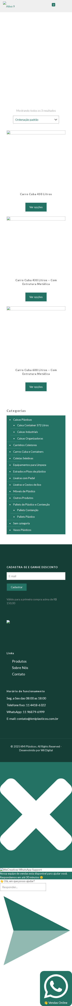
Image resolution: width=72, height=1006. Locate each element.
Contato (18, 674)
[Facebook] (33, 756)
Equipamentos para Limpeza (29, 464)
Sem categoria (21, 523)
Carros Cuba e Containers (28, 451)
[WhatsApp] (28, 756)
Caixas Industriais (27, 431)
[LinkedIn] (39, 756)
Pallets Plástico (26, 516)
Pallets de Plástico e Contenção (31, 504)
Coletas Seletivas (23, 458)
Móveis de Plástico (24, 491)
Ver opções (36, 207)
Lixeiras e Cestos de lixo (27, 484)
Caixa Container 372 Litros (33, 425)
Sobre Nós (20, 667)
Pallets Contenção (27, 510)
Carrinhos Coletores (25, 445)
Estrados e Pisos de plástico (29, 471)
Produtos (19, 661)
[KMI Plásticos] (9, 6)
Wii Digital (47, 750)
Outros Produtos (23, 497)
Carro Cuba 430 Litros (36, 194)
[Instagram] (44, 756)
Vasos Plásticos (22, 530)
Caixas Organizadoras (30, 438)
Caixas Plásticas (22, 419)
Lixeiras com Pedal (24, 478)
